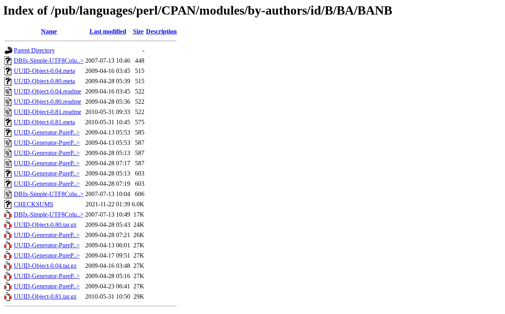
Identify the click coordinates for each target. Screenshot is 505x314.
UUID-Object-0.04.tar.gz (45, 265)
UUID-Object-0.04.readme (47, 91)
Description (161, 31)
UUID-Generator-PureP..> (47, 132)
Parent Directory (34, 50)
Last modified (108, 31)
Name (49, 31)
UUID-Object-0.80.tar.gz (45, 224)
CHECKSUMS (33, 204)
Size (138, 31)
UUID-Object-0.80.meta (44, 81)
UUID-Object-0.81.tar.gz (45, 296)
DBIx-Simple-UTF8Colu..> (49, 60)
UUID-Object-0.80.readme (47, 101)
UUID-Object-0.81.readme (47, 111)
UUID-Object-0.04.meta (44, 70)
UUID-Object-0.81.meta (44, 122)
